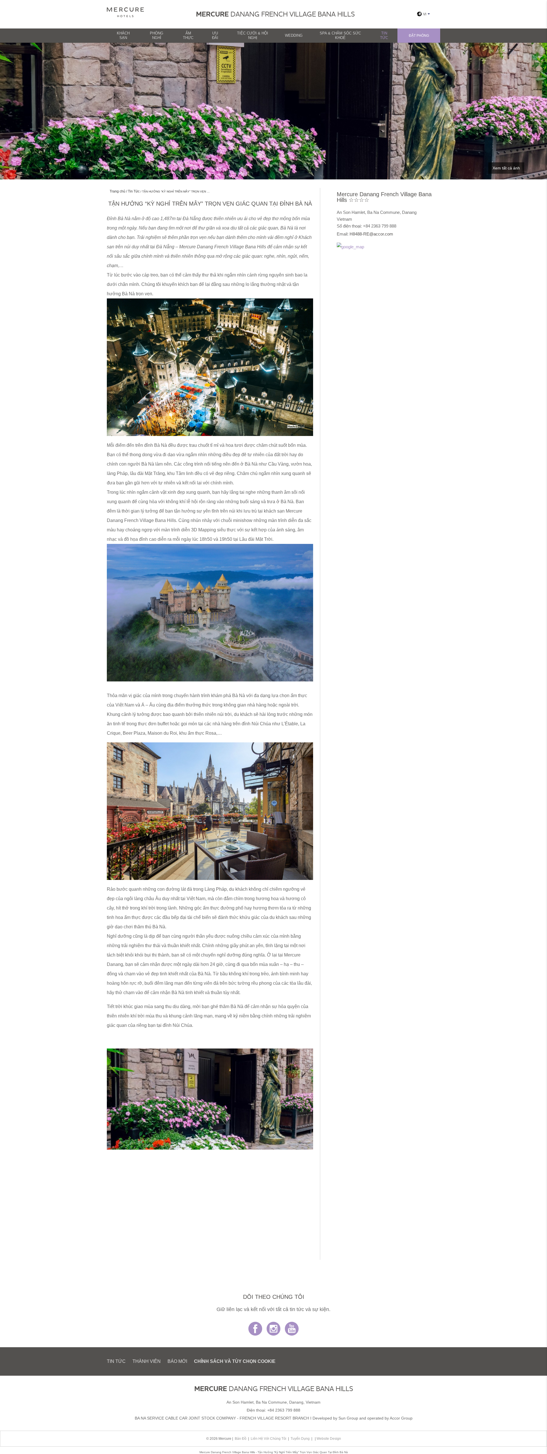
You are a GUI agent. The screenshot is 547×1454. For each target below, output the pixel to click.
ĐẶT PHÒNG (419, 36)
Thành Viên (146, 1361)
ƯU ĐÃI (215, 35)
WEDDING (294, 35)
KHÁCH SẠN (123, 35)
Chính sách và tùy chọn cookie (234, 1361)
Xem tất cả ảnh (506, 168)
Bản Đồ (240, 1439)
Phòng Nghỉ (156, 35)
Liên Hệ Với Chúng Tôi (268, 1439)
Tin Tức (384, 35)
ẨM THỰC (188, 35)
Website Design (329, 1439)
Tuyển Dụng (300, 1439)
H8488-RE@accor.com (371, 234)
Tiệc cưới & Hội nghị (252, 35)
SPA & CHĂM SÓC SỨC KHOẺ (340, 35)
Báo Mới (177, 1361)
